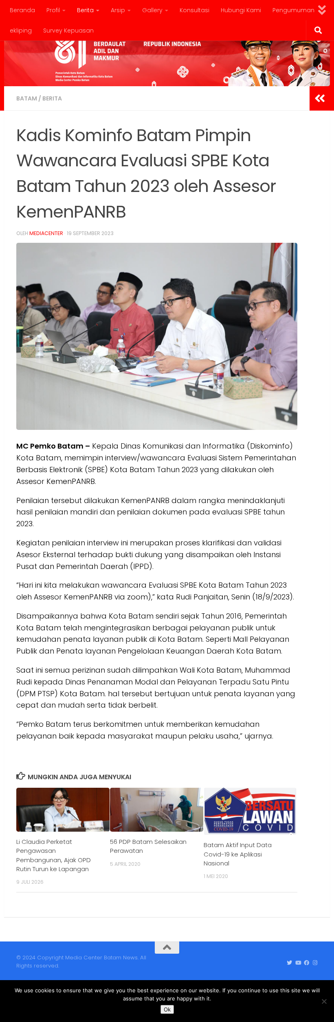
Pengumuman (293, 10)
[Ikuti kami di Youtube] (298, 963)
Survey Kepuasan (68, 30)
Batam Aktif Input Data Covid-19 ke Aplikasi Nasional (238, 854)
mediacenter (46, 233)
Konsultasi (194, 10)
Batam (26, 98)
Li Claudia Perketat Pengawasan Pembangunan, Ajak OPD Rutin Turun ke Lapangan (53, 855)
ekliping (21, 30)
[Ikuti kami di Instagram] (315, 963)
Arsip (118, 10)
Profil (53, 10)
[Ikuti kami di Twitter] (289, 963)
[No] (324, 1001)
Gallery (152, 10)
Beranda (22, 10)
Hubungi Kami (241, 10)
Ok (167, 1009)
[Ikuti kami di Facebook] (306, 963)
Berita (85, 10)
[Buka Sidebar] (320, 98)
